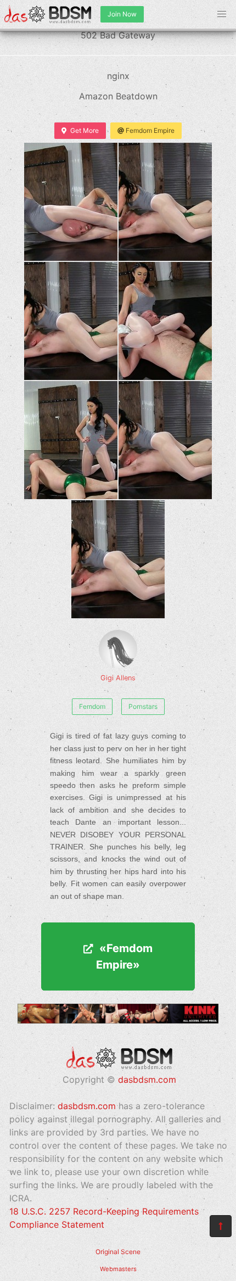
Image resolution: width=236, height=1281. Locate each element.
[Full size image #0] (70, 202)
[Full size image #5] (165, 440)
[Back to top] (221, 1226)
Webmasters (118, 1269)
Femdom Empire (150, 130)
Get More (84, 130)
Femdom (92, 706)
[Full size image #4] (70, 440)
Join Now (122, 14)
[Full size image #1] (165, 202)
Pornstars (143, 706)
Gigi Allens (118, 678)
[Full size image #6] (118, 559)
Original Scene (118, 1252)
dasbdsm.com (147, 1079)
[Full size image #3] (165, 321)
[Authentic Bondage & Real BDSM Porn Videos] (118, 1020)
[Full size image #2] (70, 321)
